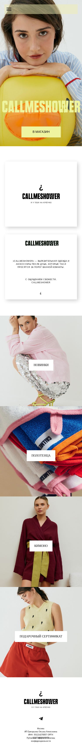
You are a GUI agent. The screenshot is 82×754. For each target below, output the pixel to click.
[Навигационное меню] (9, 9)
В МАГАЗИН (41, 131)
